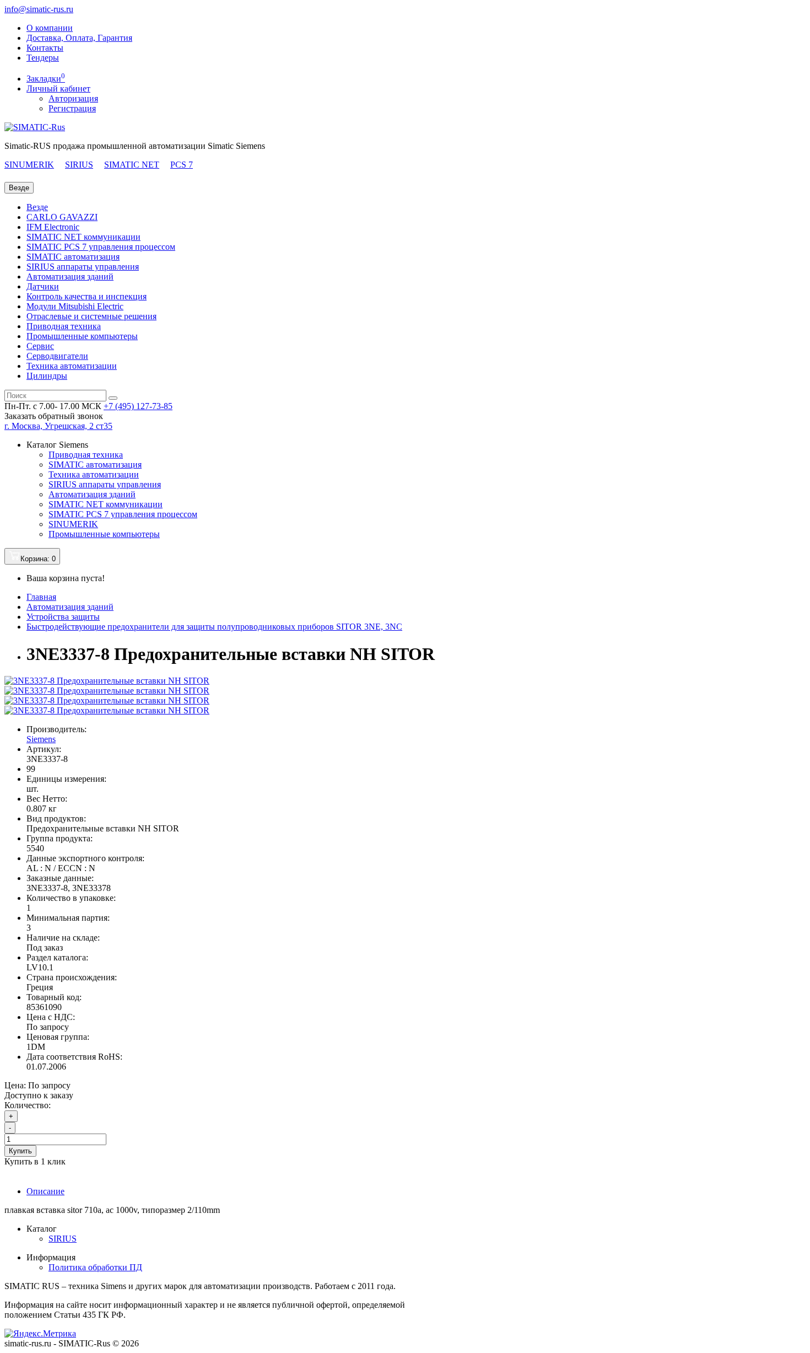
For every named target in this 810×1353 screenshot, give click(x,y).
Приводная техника (63, 326)
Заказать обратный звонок (53, 416)
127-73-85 (138, 406)
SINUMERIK (29, 164)
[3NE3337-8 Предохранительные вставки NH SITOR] (106, 680)
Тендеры (42, 57)
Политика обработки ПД (95, 1267)
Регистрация (72, 108)
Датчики (42, 286)
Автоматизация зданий (70, 276)
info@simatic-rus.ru (38, 9)
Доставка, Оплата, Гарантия (79, 37)
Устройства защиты (63, 616)
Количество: (27, 1105)
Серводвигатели (57, 356)
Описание (45, 1191)
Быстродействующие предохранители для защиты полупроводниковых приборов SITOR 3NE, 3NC (214, 626)
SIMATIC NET (131, 164)
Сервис (40, 346)
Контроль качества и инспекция (86, 296)
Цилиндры (46, 375)
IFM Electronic (52, 227)
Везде (37, 207)
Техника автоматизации (71, 366)
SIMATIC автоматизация (73, 256)
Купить (20, 1151)
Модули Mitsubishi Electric (74, 306)
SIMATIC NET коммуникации (83, 236)
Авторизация (73, 98)
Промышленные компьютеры (82, 336)
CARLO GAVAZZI (62, 217)
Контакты (44, 47)
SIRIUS (79, 164)
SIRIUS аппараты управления (82, 266)
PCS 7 (181, 164)
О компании (49, 28)
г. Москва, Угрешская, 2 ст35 (58, 426)
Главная (41, 597)
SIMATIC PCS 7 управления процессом (100, 246)
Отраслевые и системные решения (91, 316)
